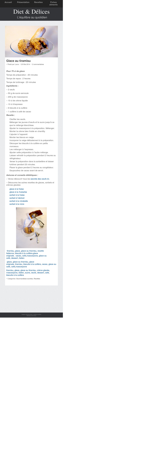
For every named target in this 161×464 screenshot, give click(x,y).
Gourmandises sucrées (24, 278)
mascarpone (32, 255)
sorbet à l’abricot (16, 197)
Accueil (8, 2)
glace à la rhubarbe (18, 191)
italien (21, 257)
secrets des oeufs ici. (40, 178)
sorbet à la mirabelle (18, 200)
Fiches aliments (53, 3)
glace (17, 250)
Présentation (23, 2)
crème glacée (43, 270)
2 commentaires (38, 64)
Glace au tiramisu (18, 61)
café (24, 255)
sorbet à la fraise (17, 194)
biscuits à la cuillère (24, 253)
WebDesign (29, 315)
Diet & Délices (31, 11)
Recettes (38, 2)
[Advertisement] (31, 303)
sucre (27, 272)
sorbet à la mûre (16, 203)
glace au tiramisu (28, 250)
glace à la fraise (16, 188)
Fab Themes (34, 315)
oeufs (33, 272)
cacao (18, 255)
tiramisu (10, 250)
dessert (14, 257)
